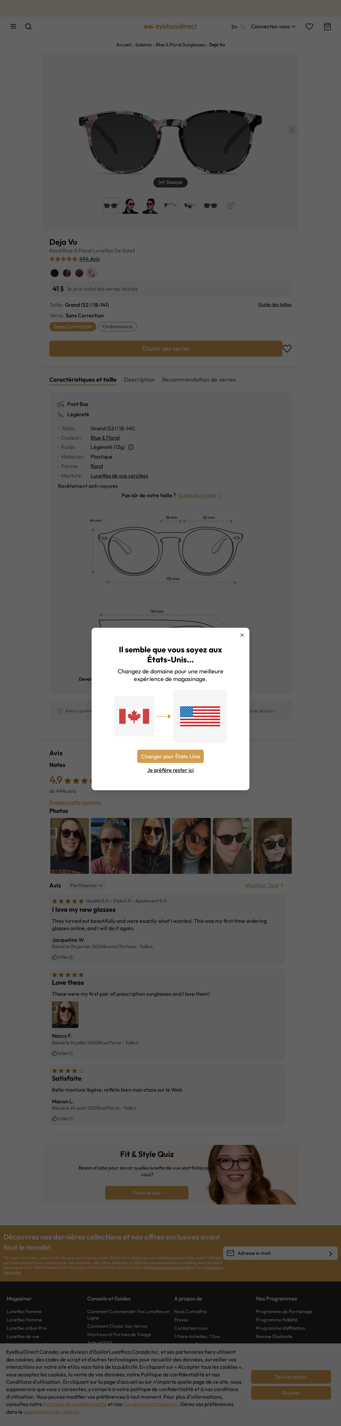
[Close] (242, 635)
